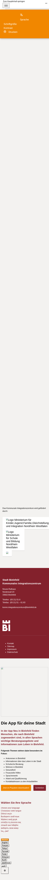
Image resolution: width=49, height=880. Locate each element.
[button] (26, 17)
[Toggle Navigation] (6, 5)
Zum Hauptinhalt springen (14, 1)
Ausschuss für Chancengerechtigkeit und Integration (23, 43)
